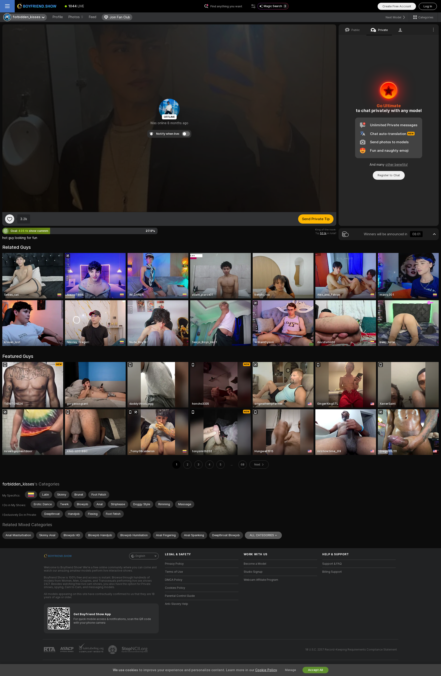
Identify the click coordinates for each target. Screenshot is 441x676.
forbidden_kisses (18, 484)
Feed (92, 17)
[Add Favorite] (9, 219)
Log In (428, 6)
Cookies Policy (175, 587)
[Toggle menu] (7, 6)
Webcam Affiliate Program (261, 579)
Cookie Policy (266, 670)
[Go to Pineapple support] (113, 649)
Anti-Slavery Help (176, 604)
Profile (57, 17)
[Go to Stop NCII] (135, 649)
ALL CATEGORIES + (263, 535)
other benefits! (396, 164)
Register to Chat (389, 175)
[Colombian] (31, 494)
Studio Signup (253, 571)
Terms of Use (174, 571)
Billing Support (332, 571)
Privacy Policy (174, 563)
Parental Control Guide (180, 595)
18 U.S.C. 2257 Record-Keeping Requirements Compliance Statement (351, 649)
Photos (75, 17)
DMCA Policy (173, 579)
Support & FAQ (332, 563)
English (140, 556)
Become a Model (255, 563)
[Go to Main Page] (38, 6)
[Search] (253, 6)
